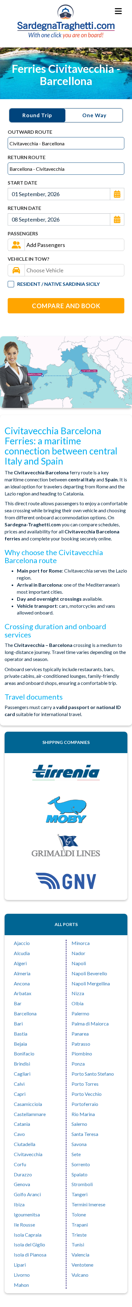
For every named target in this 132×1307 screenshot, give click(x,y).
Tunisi (78, 1244)
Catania (22, 1124)
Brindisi (22, 1063)
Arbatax (22, 993)
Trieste (79, 1235)
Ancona (22, 983)
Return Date (24, 208)
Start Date (22, 182)
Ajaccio (22, 943)
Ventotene (82, 1265)
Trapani (80, 1224)
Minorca (81, 943)
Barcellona (25, 1013)
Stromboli (82, 1184)
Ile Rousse (24, 1224)
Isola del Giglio (29, 1244)
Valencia (80, 1254)
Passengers (23, 233)
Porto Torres (85, 1084)
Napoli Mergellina (91, 983)
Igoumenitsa (27, 1214)
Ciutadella (24, 1144)
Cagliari (22, 1074)
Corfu (20, 1164)
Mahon (21, 1285)
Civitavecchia (28, 1154)
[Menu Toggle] (119, 11)
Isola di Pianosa (30, 1254)
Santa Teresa (85, 1134)
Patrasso (81, 1044)
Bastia (20, 1033)
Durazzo (23, 1174)
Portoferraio (85, 1104)
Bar (17, 1003)
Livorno (22, 1275)
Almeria (22, 973)
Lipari (20, 1265)
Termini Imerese (88, 1204)
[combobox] (66, 143)
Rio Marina (83, 1114)
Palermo (80, 1013)
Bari (18, 1023)
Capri (19, 1094)
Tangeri (79, 1194)
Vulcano (80, 1275)
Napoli (79, 963)
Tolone (79, 1214)
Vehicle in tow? (28, 259)
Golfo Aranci (27, 1194)
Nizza (78, 993)
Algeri (20, 963)
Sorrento (81, 1164)
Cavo (19, 1134)
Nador (78, 953)
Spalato (79, 1174)
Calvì (19, 1084)
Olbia (77, 1003)
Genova (22, 1184)
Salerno (79, 1124)
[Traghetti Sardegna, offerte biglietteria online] (66, 11)
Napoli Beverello (89, 973)
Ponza (78, 1063)
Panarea (80, 1033)
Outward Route (30, 132)
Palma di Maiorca (90, 1023)
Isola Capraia (27, 1235)
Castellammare (30, 1114)
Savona (79, 1144)
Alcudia (22, 953)
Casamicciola (28, 1104)
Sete (76, 1154)
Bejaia (20, 1044)
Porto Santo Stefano (93, 1074)
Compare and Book (66, 305)
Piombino (82, 1053)
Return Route (26, 157)
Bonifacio (24, 1053)
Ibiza (19, 1204)
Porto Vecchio (87, 1094)
